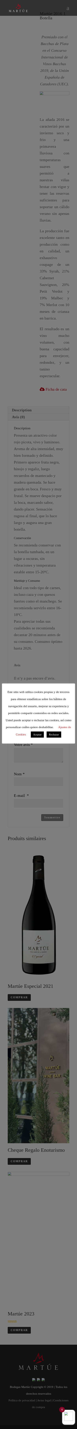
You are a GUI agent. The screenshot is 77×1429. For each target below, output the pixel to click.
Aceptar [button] (37, 734)
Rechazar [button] (54, 734)
